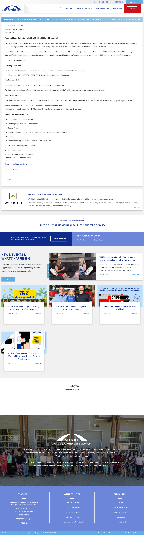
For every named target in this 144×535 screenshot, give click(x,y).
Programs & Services (84, 8)
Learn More (137, 207)
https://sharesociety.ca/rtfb (50, 106)
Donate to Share (59, 238)
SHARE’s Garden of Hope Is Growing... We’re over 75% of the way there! (24, 307)
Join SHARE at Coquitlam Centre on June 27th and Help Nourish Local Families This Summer (24, 356)
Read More (135, 274)
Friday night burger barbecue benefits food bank (120, 307)
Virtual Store (116, 19)
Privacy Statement (114, 533)
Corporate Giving (73, 507)
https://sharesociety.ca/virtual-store (67, 109)
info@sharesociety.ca (24, 519)
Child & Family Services (121, 507)
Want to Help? (72, 494)
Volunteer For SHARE (72, 517)
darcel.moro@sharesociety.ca (17, 164)
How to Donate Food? (73, 512)
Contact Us (134, 2)
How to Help (117, 8)
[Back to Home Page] (139, 19)
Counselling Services (120, 512)
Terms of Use (102, 533)
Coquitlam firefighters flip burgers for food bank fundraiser (72, 307)
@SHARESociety (72, 389)
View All (8, 279)
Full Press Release (12, 169)
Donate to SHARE (73, 502)
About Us (69, 8)
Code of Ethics (127, 533)
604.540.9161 (116, 2)
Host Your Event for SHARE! (73, 522)
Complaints (138, 533)
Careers (121, 502)
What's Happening (102, 8)
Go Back (8, 179)
